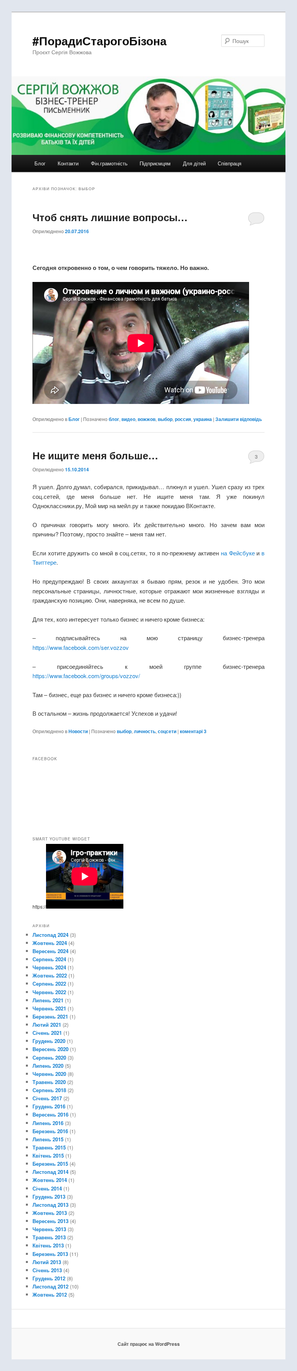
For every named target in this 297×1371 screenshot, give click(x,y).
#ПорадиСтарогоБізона (99, 40)
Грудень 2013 (48, 1196)
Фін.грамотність (109, 163)
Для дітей (194, 163)
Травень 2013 (49, 1237)
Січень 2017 (47, 1098)
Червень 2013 (49, 1229)
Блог (40, 163)
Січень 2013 (47, 1270)
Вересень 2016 (50, 1114)
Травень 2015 (49, 1147)
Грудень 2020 (48, 1041)
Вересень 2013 (50, 1221)
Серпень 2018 (49, 1090)
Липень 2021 (47, 1000)
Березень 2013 (50, 1254)
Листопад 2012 (50, 1286)
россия (183, 419)
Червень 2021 (49, 1008)
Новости (78, 731)
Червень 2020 (49, 1073)
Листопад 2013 (50, 1204)
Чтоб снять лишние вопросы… (110, 217)
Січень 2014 (47, 1188)
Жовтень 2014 (49, 1180)
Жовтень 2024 (49, 943)
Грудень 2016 (48, 1106)
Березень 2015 (50, 1163)
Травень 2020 (49, 1082)
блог (114, 419)
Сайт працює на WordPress (149, 1343)
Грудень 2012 (48, 1278)
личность (144, 731)
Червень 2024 (49, 967)
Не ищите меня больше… (95, 455)
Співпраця (229, 163)
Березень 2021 (50, 1016)
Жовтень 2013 (49, 1212)
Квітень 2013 (48, 1245)
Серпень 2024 (49, 959)
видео (128, 419)
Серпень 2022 (49, 983)
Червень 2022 (49, 992)
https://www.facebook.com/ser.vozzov (80, 647)
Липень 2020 (47, 1065)
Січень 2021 (47, 1032)
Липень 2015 (47, 1139)
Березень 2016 (50, 1131)
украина (202, 419)
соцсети (167, 731)
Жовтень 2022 (49, 975)
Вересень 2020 (50, 1049)
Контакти (68, 163)
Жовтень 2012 (49, 1294)
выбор (165, 419)
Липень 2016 (47, 1123)
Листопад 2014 (50, 1171)
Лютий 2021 (46, 1024)
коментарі (193, 731)
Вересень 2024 (50, 951)
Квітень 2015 (48, 1155)
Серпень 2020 (49, 1057)
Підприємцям (155, 163)
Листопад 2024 (50, 934)
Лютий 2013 (46, 1262)
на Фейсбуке (238, 553)
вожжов (146, 419)
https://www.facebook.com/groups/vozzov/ (86, 676)
